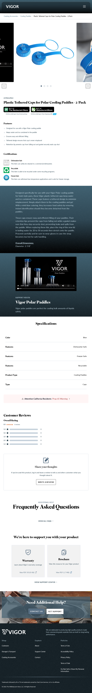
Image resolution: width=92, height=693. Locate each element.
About (37, 646)
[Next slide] (88, 86)
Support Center (40, 651)
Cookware (5, 646)
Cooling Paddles (25, 16)
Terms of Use (65, 646)
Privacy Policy (65, 657)
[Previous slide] (4, 86)
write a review (46, 482)
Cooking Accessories (11, 16)
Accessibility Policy (67, 651)
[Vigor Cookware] (12, 7)
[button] (41, 86)
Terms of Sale (65, 663)
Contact (37, 657)
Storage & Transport (9, 651)
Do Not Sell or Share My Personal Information (72, 670)
